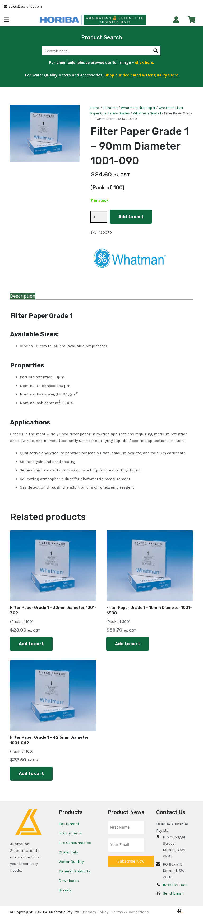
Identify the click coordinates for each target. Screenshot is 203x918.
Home (95, 108)
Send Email (173, 893)
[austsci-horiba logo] (59, 20)
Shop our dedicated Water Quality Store (141, 75)
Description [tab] (22, 296)
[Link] (176, 20)
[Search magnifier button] (155, 50)
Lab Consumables (75, 842)
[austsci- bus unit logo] (115, 20)
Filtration (110, 108)
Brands (65, 890)
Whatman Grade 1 (147, 113)
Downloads (69, 880)
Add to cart (131, 216)
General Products (75, 871)
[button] (6, 19)
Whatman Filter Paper (138, 108)
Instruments (70, 833)
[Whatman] (130, 260)
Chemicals (68, 852)
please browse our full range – (115, 62)
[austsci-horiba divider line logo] (81, 20)
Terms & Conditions (130, 912)
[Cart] (191, 19)
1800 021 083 (175, 885)
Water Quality (71, 861)
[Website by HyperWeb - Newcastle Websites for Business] (179, 912)
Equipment (69, 823)
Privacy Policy (95, 912)
